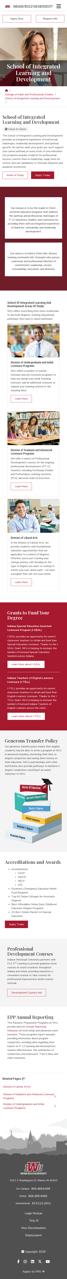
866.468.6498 (40, 1189)
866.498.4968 (37, 1196)
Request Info (50, 18)
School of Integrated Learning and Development (32, 98)
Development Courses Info (26, 992)
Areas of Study (15, 175)
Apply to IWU (32, 1271)
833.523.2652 (41, 1203)
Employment (33, 1235)
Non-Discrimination (33, 1228)
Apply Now (16, 18)
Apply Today (42, 175)
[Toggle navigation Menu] (58, 6)
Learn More (21, 399)
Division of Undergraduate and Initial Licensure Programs (23, 1106)
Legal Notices (33, 1213)
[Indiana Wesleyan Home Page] (6, 90)
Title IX (33, 1221)
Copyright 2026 (35, 1252)
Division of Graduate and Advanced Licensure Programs (28, 1096)
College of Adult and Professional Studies (29, 94)
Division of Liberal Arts (16, 1087)
